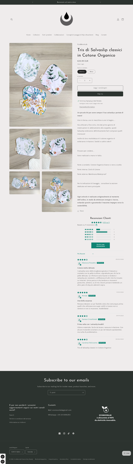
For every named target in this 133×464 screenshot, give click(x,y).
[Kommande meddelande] (100, 2)
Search (11, 415)
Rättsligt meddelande (89, 459)
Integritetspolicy (53, 459)
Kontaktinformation (76, 459)
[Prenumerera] (83, 392)
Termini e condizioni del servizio (20, 419)
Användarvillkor (64, 459)
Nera (91, 72)
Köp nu (100, 94)
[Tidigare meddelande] (32, 2)
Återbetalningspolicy (41, 459)
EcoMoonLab (17, 459)
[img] (82, 260)
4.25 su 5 (106, 222)
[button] (11, 19)
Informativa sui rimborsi (17, 422)
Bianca (82, 72)
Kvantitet (80, 76)
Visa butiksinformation (87, 107)
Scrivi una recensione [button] (100, 245)
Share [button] (82, 211)
